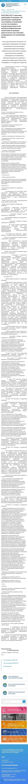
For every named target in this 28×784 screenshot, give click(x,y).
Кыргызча (3, 1)
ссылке (16, 752)
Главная (3, 9)
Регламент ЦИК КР (10, 660)
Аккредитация (5, 760)
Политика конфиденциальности (9, 768)
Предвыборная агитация (7, 762)
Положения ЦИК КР (10, 663)
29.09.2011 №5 (10, 9)
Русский (9, 1)
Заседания (7, 666)
